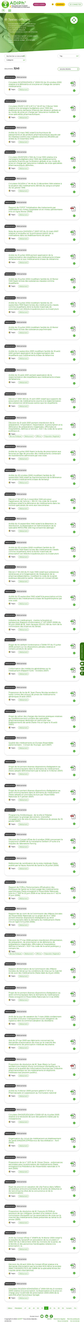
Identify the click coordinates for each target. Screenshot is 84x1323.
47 (25, 1308)
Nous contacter (82, 651)
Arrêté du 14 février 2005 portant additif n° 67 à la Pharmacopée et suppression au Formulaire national (32, 1092)
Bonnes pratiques (73, 1319)
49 (34, 1308)
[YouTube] (42, 1316)
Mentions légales (59, 1319)
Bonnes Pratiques (15, 436)
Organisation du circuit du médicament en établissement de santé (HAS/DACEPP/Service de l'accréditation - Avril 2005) (35, 1141)
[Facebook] (51, 1316)
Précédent (18, 1308)
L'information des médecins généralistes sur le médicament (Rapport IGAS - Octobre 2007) (30, 670)
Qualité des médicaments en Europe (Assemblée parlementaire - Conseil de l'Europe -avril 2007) (31, 744)
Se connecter (74, 1321)
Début (10, 1308)
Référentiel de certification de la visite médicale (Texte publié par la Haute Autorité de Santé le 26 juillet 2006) (34, 864)
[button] (9, 11)
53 (50, 1308)
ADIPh (19, 1319)
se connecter (75, 4)
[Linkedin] (46, 1316)
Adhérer (60, 4)
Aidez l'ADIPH (39, 4)
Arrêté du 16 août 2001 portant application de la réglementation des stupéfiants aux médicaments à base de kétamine (34, 377)
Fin (75, 1308)
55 (59, 1308)
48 (29, 1308)
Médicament (23, 89)
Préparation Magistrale (51, 436)
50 (38, 1308)
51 (42, 1308)
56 (63, 1308)
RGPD (49, 1319)
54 (54, 1308)
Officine (38, 436)
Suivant (69, 1308)
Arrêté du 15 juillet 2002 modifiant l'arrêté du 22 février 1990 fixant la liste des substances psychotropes (33, 328)
